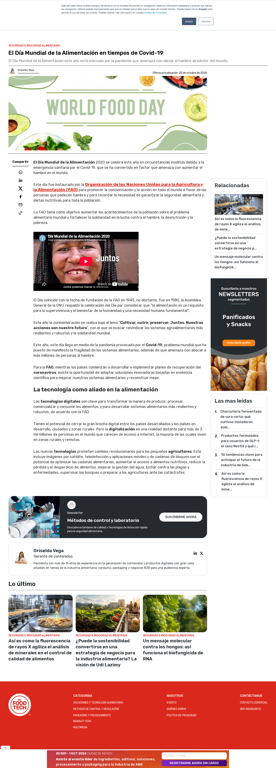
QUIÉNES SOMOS (176, 709)
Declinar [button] (206, 21)
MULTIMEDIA (80, 727)
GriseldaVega (26, 70)
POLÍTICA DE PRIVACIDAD (181, 715)
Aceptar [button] (189, 21)
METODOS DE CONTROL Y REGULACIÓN (96, 709)
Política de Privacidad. (155, 12)
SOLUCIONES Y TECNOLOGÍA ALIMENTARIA (98, 702)
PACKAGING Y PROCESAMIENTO (92, 715)
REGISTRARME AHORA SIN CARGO (194, 763)
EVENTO (171, 702)
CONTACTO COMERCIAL (254, 702)
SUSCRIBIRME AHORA (180, 517)
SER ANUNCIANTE (250, 709)
